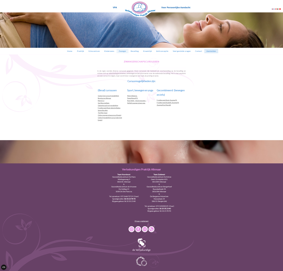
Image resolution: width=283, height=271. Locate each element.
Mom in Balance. (132, 96)
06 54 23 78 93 (129, 199)
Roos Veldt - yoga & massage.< (136, 101)
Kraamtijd (147, 51)
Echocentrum (94, 51)
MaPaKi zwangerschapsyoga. (136, 103)
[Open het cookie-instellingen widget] (3, 267)
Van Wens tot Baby (103, 103)
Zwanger (122, 51)
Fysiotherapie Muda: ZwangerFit (167, 100)
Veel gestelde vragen (182, 51)
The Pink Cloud (102, 113)
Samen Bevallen (103, 110)
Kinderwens (109, 51)
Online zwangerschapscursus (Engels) (109, 115)
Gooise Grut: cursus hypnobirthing (108, 96)
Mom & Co (101, 101)
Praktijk (80, 51)
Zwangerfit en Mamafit (164, 105)
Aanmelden (211, 51)
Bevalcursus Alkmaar (104, 98)
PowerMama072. (132, 98)
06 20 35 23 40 (130, 201)
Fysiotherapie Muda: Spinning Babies (109, 108)
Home (69, 51)
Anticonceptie (162, 51)
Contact (198, 51)
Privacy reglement (141, 221)
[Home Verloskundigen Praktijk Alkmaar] (141, 17)
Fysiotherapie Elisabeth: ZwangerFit (168, 103)
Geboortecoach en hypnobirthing (108, 105)
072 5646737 (125, 196)
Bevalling (135, 51)
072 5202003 (161, 206)
